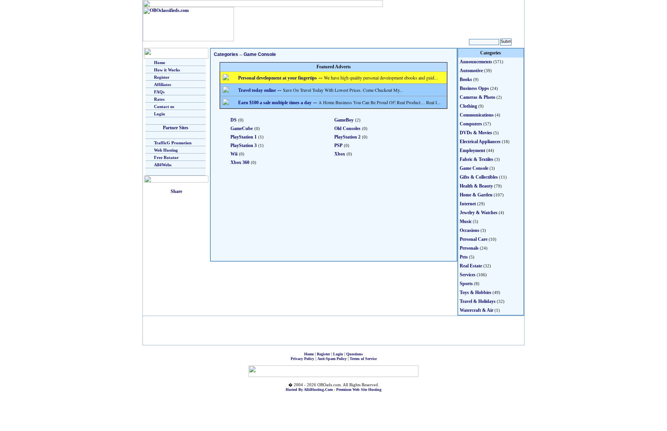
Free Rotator (166, 157)
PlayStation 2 (347, 137)
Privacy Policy (302, 359)
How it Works (167, 70)
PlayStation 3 (243, 145)
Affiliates (162, 84)
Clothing (468, 106)
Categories (226, 54)
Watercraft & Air (476, 310)
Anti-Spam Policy (332, 359)
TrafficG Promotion (172, 142)
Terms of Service (363, 359)
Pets (464, 257)
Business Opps (474, 88)
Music (466, 221)
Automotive (471, 70)
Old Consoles (347, 128)
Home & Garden (476, 195)
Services (468, 274)
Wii (233, 154)
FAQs (159, 92)
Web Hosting (166, 150)
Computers (471, 124)
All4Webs (162, 164)
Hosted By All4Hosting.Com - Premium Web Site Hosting (333, 389)
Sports (466, 283)
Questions (354, 354)
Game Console (260, 54)
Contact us (164, 106)
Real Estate (471, 266)
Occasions (469, 230)
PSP (338, 145)
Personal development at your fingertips (277, 78)
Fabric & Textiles (476, 159)
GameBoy (344, 120)
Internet (468, 203)
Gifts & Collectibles (479, 177)
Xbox (339, 154)
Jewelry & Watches (479, 212)
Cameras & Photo (477, 97)
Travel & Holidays (478, 301)
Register (161, 77)
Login (159, 114)
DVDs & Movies (476, 132)
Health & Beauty (476, 186)
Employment (472, 150)
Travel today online (257, 90)
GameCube (241, 128)
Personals (469, 248)
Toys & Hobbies (475, 292)
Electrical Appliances (480, 141)
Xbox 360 (239, 162)
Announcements (476, 61)
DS (233, 120)
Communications (477, 115)
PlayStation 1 (243, 137)
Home (159, 62)
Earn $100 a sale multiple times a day (274, 102)
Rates (159, 99)
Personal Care (474, 239)
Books (466, 79)
